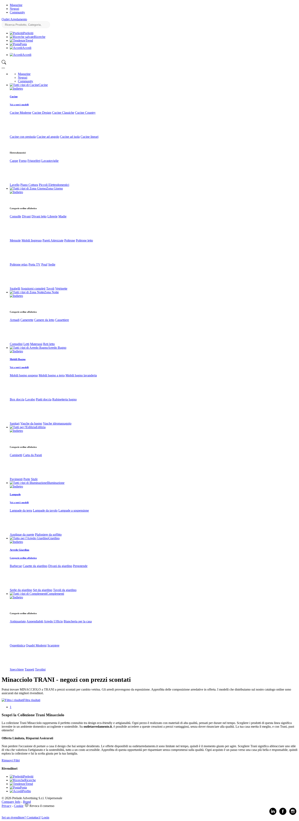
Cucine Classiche (63, 112)
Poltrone (69, 240)
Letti (26, 344)
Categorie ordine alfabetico (23, 558)
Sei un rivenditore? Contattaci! (21, 817)
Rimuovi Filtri (11, 760)
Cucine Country (85, 112)
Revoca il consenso (41, 806)
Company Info (11, 801)
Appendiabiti (34, 621)
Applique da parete (22, 534)
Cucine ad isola (70, 136)
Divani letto (39, 216)
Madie (62, 216)
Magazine (16, 5)
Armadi (15, 320)
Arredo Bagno (57, 347)
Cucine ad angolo (48, 136)
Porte (26, 479)
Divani (26, 216)
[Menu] (3, 68)
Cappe (14, 160)
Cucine (43, 85)
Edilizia (41, 427)
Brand (27, 801)
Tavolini (40, 669)
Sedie (51, 264)
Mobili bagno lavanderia (81, 375)
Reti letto (49, 344)
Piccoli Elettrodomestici (54, 184)
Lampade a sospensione (73, 510)
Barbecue (16, 566)
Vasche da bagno (31, 423)
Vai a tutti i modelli (19, 104)
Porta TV (34, 264)
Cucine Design (41, 112)
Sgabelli (15, 288)
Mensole (15, 240)
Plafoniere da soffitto (48, 534)
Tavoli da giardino (64, 590)
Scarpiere (53, 645)
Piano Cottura (29, 184)
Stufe (34, 479)
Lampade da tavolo (45, 510)
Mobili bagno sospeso (24, 375)
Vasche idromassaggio (57, 423)
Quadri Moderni (36, 645)
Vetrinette (61, 288)
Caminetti (16, 455)
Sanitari (15, 423)
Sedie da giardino (21, 590)
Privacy (6, 806)
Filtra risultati (31, 700)
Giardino (54, 538)
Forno (23, 160)
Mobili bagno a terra (52, 375)
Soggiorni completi (33, 288)
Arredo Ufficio (53, 621)
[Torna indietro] (16, 88)
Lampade (15, 494)
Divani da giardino (60, 566)
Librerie (52, 216)
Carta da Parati (32, 455)
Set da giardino (42, 590)
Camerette (26, 320)
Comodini (16, 344)
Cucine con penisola (23, 136)
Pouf (44, 264)
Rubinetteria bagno (64, 399)
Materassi (36, 344)
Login (45, 817)
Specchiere (17, 669)
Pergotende (80, 566)
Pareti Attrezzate (53, 240)
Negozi (14, 8)
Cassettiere (62, 320)
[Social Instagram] (292, 813)
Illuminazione (55, 482)
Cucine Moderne (20, 112)
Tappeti (29, 669)
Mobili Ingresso (32, 240)
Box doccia (17, 399)
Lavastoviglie (50, 160)
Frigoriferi (33, 160)
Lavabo (30, 399)
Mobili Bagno (18, 359)
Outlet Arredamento (14, 19)
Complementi (55, 593)
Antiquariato (18, 621)
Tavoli (50, 288)
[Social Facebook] (282, 813)
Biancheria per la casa (78, 621)
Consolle (15, 216)
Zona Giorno (54, 188)
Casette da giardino (35, 566)
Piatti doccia (43, 399)
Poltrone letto (84, 240)
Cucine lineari (89, 136)
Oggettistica (17, 645)
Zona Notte (51, 292)
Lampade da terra (21, 510)
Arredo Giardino (19, 549)
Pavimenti (16, 479)
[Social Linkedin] (272, 813)
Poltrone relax (19, 264)
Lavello (15, 184)
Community (17, 12)
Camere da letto (44, 320)
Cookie (18, 806)
